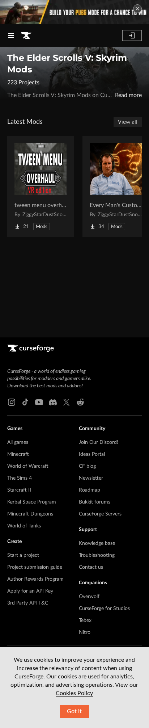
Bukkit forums (94, 502)
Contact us (91, 567)
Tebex (85, 620)
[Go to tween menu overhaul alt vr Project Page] (40, 186)
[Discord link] (52, 402)
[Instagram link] (11, 402)
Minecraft (18, 454)
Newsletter (91, 478)
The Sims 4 (19, 478)
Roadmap (89, 490)
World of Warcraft (27, 466)
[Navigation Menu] (10, 35)
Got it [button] (74, 711)
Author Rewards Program (35, 579)
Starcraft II (19, 490)
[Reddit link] (80, 402)
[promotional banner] (74, 12)
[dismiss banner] (137, 8)
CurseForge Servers (100, 514)
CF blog (87, 466)
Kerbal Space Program (31, 502)
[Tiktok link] (25, 402)
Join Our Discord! (98, 442)
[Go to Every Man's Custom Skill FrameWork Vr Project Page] (115, 186)
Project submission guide (34, 567)
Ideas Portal (92, 454)
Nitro (84, 632)
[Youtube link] (39, 402)
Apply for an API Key (30, 591)
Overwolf (89, 596)
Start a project (23, 555)
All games (17, 442)
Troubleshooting (97, 555)
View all (127, 122)
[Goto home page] (26, 35)
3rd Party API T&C (27, 603)
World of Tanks (24, 526)
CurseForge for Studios (104, 608)
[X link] (66, 402)
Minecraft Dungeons (30, 514)
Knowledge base (97, 543)
